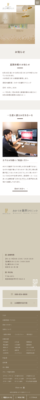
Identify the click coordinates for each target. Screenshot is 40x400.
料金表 (5, 358)
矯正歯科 (6, 345)
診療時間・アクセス (9, 320)
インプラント (18, 353)
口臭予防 (6, 353)
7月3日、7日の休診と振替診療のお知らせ (19, 92)
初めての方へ (19, 188)
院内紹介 (30, 334)
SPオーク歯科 (7, 381)
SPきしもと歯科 (19, 378)
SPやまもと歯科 (31, 378)
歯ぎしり (5, 350)
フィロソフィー (19, 334)
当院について (7, 329)
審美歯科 (29, 345)
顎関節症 (29, 342)
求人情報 (6, 367)
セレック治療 (30, 347)
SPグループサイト (8, 376)
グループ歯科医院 (9, 372)
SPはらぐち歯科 (7, 378)
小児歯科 (17, 345)
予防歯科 (6, 342)
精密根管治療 (30, 353)
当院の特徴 (7, 334)
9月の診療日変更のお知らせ (14, 95)
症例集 (5, 362)
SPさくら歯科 (19, 381)
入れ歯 (17, 342)
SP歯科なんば (30, 376)
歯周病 (17, 350)
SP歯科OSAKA (19, 376)
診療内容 (6, 339)
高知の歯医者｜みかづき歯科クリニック (17, 83)
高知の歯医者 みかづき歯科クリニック (20, 392)
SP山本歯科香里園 (31, 381)
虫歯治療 (17, 347)
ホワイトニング (30, 350)
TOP (4, 315)
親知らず (5, 347)
